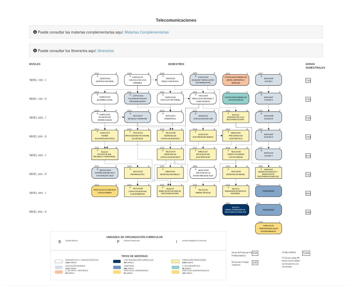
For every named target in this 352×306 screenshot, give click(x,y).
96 (125, 273)
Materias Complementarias (147, 32)
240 (183, 273)
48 (183, 268)
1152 (67, 268)
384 (125, 262)
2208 (184, 262)
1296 (67, 262)
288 (125, 268)
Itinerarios (106, 50)
